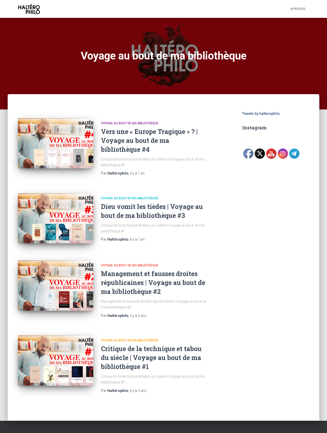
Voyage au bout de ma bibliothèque (129, 123)
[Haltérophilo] (29, 9)
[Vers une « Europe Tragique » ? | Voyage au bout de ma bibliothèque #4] (55, 143)
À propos (297, 9)
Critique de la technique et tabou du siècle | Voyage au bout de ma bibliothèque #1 (151, 357)
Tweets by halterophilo (261, 114)
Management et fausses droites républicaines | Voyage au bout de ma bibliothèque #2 (153, 282)
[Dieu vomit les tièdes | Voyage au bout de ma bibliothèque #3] (55, 218)
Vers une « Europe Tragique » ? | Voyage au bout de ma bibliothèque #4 (149, 140)
